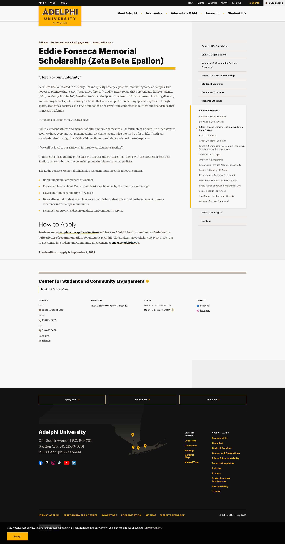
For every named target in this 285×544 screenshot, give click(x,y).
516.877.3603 (49, 320)
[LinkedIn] (74, 463)
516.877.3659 (49, 330)
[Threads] (47, 463)
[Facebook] (41, 463)
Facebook (205, 306)
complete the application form (78, 232)
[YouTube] (66, 463)
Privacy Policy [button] (153, 527)
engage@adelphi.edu (125, 242)
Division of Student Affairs (54, 289)
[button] (254, 3)
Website (46, 341)
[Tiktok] (59, 463)
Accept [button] (18, 536)
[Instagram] (53, 463)
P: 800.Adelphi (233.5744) (60, 452)
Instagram (205, 310)
